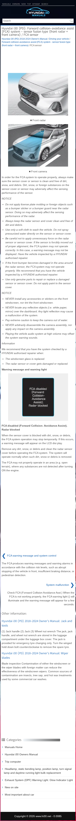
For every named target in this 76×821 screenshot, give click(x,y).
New (23, 4)
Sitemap (36, 4)
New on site (11, 787)
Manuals (6, 4)
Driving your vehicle (59, 39)
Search (44, 4)
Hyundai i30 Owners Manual (21, 754)
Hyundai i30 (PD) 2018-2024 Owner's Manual (24, 39)
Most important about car (19, 794)
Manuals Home (14, 747)
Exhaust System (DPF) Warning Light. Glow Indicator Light (39, 780)
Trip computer (13, 761)
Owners (16, 4)
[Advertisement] (38, 60)
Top (29, 4)
